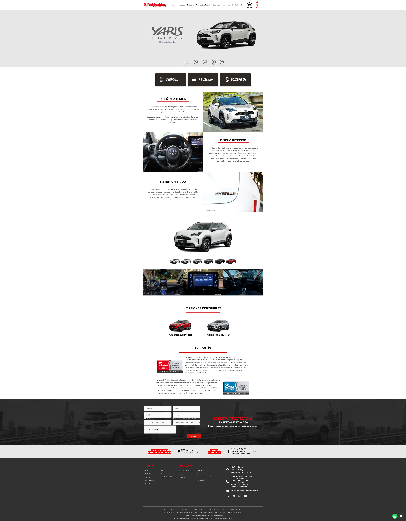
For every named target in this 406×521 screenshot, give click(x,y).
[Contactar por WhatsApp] (395, 516)
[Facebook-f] (257, 5)
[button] (175, 261)
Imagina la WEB (227, 518)
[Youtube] (257, 7)
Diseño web (218, 518)
